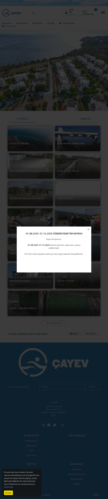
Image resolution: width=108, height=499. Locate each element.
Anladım (8, 492)
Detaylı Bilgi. (8, 487)
